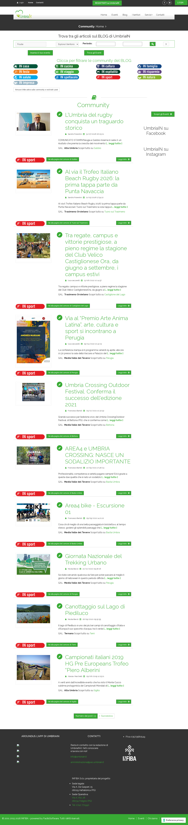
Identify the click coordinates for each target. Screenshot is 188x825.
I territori (136, 15)
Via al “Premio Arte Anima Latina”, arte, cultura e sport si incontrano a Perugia (96, 328)
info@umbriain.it (79, 756)
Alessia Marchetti (75, 676)
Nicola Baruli (73, 569)
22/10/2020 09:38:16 (92, 569)
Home (30, 3)
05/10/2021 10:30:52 (95, 411)
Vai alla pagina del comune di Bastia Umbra (65, 493)
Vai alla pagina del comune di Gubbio (62, 159)
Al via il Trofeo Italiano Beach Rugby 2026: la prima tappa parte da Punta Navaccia (92, 181)
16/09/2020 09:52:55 (92, 619)
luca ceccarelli (74, 280)
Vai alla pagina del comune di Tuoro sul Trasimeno (68, 223)
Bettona (110, 425)
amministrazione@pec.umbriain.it (87, 762)
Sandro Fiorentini (75, 134)
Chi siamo (153, 818)
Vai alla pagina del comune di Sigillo (62, 702)
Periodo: (88, 43)
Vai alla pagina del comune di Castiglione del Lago (68, 306)
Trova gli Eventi (94, 53)
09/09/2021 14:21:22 (95, 518)
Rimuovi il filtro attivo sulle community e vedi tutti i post (36, 90)
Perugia (110, 358)
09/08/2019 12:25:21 (95, 676)
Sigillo (97, 690)
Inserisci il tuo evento (40, 53)
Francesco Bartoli (75, 411)
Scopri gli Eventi (161, 114)
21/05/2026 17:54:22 (94, 197)
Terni (92, 633)
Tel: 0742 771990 (80, 805)
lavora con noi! (79, 751)
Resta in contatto (79, 745)
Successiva (106, 716)
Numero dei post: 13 (86, 716)
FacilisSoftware (51, 818)
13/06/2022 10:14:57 (93, 280)
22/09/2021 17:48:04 (95, 468)
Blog (124, 15)
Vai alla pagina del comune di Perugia (63, 373)
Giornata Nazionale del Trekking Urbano (93, 559)
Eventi (114, 15)
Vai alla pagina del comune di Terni (62, 645)
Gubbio (97, 148)
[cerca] (153, 44)
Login (21, 3)
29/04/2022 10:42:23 (93, 344)
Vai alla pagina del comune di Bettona (63, 436)
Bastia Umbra (113, 482)
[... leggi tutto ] (114, 143)
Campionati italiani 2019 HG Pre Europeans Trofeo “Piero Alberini (97, 663)
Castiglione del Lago (114, 294)
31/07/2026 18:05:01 (95, 134)
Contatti (39, 3)
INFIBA (24, 818)
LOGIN (181, 3)
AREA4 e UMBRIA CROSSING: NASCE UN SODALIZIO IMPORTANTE (98, 455)
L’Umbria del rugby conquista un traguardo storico (94, 121)
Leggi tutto (122, 159)
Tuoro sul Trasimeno (114, 211)
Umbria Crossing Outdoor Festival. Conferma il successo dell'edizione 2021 (97, 395)
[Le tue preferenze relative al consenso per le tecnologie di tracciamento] (173, 820)
